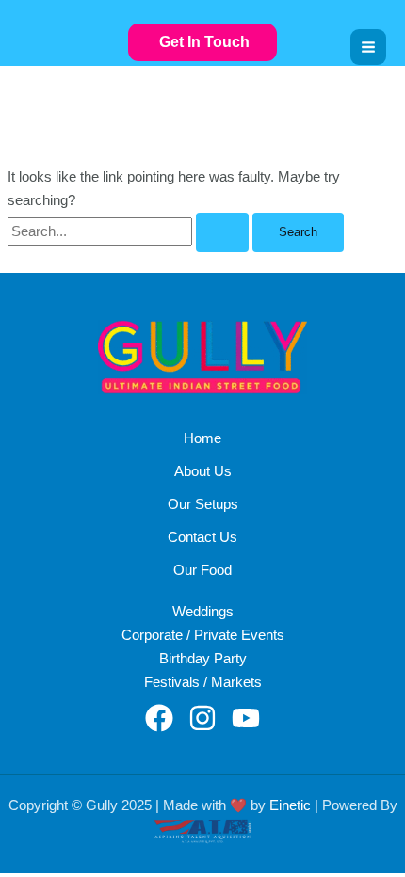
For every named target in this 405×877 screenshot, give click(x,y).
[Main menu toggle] (368, 47)
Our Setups (203, 504)
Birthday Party (203, 658)
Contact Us (202, 537)
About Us (203, 471)
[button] (202, 43)
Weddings (203, 611)
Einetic (290, 805)
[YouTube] (246, 718)
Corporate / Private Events (203, 635)
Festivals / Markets (203, 682)
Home (202, 438)
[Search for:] (130, 231)
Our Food (202, 570)
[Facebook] (159, 718)
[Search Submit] (222, 233)
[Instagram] (202, 718)
